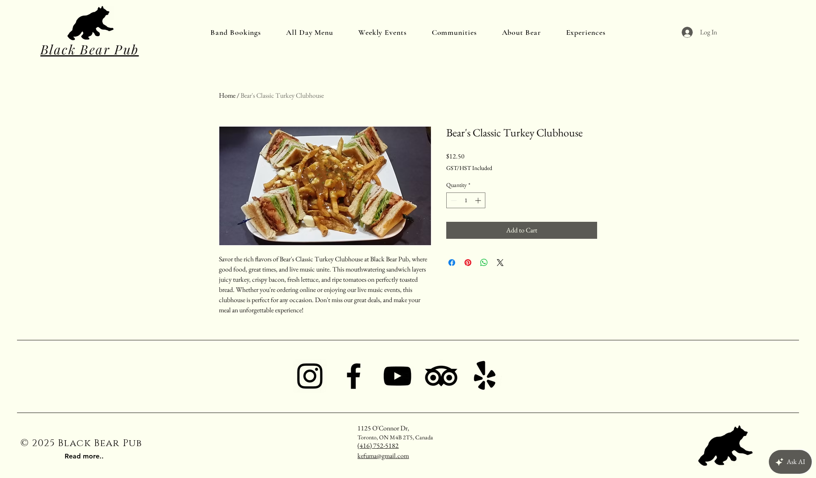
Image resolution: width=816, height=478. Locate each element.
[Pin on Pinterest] (468, 262)
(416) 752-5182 (378, 445)
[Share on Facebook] (452, 262)
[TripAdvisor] (441, 376)
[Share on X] (500, 262)
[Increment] (478, 200)
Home (227, 95)
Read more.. (84, 456)
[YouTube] (397, 376)
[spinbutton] (465, 200)
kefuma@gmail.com (383, 455)
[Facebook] (354, 376)
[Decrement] (453, 200)
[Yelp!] (485, 376)
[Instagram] (310, 376)
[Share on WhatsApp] (484, 262)
